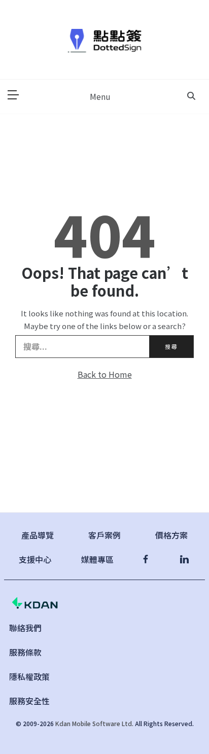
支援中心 (35, 559)
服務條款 (25, 652)
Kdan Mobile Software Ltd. (94, 723)
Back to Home (105, 374)
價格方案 (171, 535)
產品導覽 (37, 535)
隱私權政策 (29, 676)
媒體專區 (97, 559)
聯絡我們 (25, 628)
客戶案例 (104, 535)
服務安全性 (29, 701)
